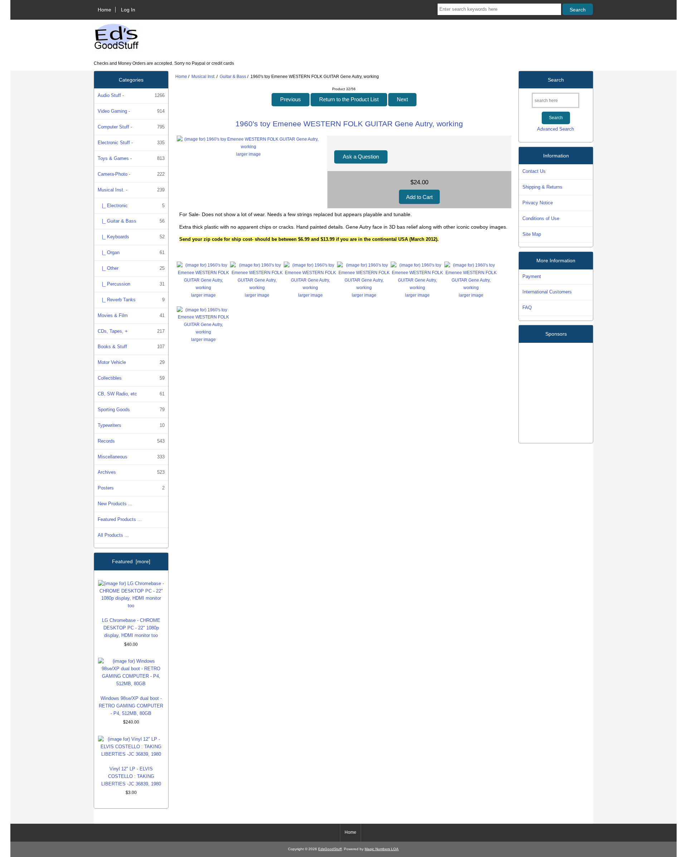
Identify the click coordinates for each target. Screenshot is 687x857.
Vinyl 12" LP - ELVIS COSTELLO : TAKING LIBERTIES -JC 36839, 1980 (131, 776)
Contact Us (534, 171)
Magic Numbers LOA (382, 849)
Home (104, 10)
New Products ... (115, 503)
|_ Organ (131, 252)
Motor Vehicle (131, 362)
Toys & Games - (131, 158)
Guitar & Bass (233, 76)
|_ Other (131, 268)
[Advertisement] (556, 390)
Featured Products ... (120, 519)
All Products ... (113, 535)
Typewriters (131, 425)
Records (131, 441)
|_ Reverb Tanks (131, 299)
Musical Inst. (203, 76)
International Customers (547, 291)
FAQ (527, 307)
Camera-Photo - (131, 174)
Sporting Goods (131, 409)
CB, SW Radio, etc (131, 393)
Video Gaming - (131, 111)
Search (556, 80)
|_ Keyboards (131, 236)
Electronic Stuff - (131, 142)
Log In (128, 10)
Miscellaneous (131, 456)
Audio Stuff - (131, 95)
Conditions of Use (540, 218)
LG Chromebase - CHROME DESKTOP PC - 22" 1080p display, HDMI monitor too (131, 628)
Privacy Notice (537, 202)
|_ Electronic (131, 205)
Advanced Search (555, 129)
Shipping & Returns (542, 187)
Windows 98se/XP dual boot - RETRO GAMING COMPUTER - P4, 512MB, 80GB (131, 706)
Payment (531, 276)
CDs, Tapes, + (131, 331)
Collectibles (131, 378)
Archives (131, 472)
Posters (131, 488)
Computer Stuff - (131, 127)
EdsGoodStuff (330, 849)
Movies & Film (131, 315)
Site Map (531, 234)
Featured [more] (131, 561)
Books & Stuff (131, 346)
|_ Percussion (131, 284)
